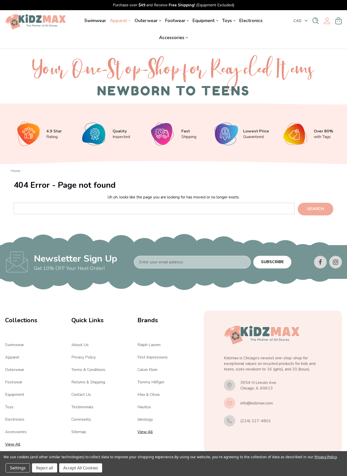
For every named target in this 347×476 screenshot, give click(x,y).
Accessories (171, 38)
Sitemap (78, 432)
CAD (297, 20)
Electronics (251, 21)
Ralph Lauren (149, 345)
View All (12, 444)
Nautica (144, 407)
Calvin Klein (147, 369)
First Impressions (152, 357)
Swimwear (95, 21)
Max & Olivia (148, 394)
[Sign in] (327, 21)
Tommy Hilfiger (150, 382)
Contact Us (81, 394)
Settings (18, 468)
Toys (227, 21)
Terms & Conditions (88, 369)
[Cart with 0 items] (338, 20)
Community (81, 419)
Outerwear (146, 21)
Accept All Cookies (80, 468)
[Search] (315, 21)
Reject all (44, 468)
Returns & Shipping (88, 382)
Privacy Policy (83, 357)
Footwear (175, 21)
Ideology (145, 419)
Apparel (118, 21)
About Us (80, 345)
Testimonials (82, 407)
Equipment (204, 21)
